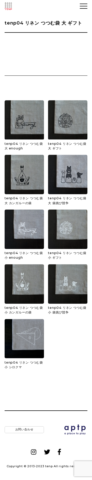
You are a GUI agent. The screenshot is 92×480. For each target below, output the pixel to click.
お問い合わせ (24, 429)
